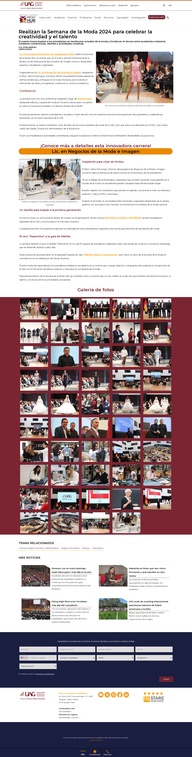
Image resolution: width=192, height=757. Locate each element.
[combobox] (24, 657)
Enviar (166, 679)
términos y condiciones (45, 674)
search (168, 17)
